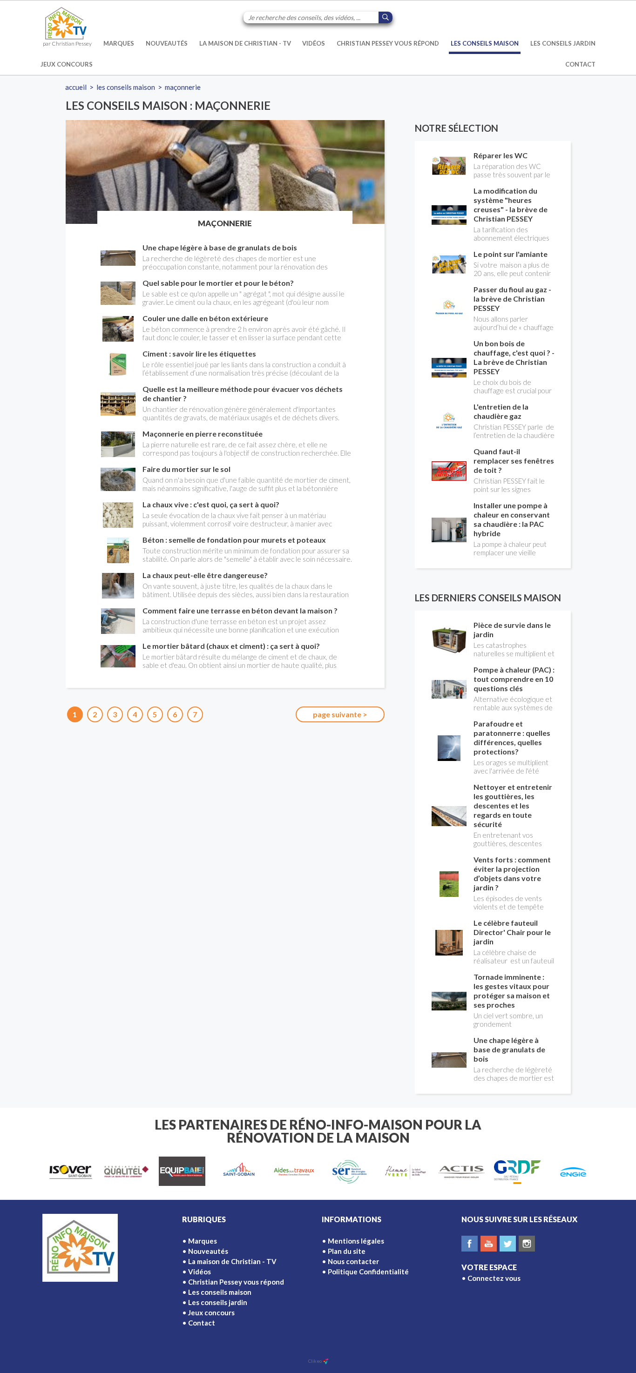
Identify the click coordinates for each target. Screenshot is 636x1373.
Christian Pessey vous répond (388, 43)
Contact (580, 64)
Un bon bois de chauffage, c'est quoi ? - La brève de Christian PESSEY (514, 357)
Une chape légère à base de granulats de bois (219, 247)
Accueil (76, 87)
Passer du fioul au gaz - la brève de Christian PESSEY (512, 298)
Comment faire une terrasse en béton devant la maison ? (240, 610)
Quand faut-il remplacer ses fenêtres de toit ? (514, 460)
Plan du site (346, 1251)
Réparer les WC (501, 155)
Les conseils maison (485, 43)
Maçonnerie (183, 87)
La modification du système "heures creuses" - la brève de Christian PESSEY (511, 204)
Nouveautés (167, 43)
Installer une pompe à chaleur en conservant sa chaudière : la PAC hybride (512, 519)
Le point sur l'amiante (511, 253)
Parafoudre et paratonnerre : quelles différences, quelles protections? (512, 737)
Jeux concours (67, 64)
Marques (118, 43)
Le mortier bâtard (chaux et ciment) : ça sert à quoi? (231, 645)
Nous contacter (353, 1261)
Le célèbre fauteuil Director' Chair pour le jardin (512, 932)
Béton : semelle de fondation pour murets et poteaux (234, 539)
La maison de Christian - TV (245, 43)
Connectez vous (494, 1278)
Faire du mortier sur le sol (186, 468)
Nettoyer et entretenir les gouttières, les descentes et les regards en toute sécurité (513, 805)
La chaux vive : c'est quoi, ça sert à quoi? (210, 504)
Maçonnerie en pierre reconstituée (202, 433)
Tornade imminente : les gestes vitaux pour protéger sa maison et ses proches (512, 990)
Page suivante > (340, 714)
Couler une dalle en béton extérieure (205, 318)
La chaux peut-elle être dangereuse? (205, 575)
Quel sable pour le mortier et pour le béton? (218, 282)
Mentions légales (356, 1241)
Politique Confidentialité (368, 1271)
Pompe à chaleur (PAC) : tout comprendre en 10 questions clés (514, 679)
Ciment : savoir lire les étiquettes (199, 353)
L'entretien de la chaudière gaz (501, 411)
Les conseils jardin (562, 43)
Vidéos (313, 43)
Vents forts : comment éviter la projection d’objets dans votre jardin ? (512, 873)
